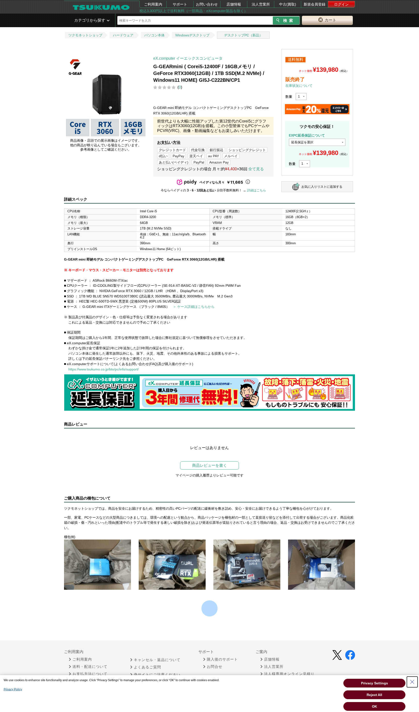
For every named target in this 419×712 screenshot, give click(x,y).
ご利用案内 (153, 4)
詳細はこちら (256, 190)
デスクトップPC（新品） (243, 35)
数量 (288, 96)
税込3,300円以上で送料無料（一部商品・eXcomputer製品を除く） (193, 11)
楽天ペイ (196, 156)
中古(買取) (287, 4)
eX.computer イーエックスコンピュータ (188, 58)
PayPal (198, 162)
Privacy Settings (374, 683)
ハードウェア (123, 35)
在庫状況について (299, 86)
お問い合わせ (207, 4)
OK (374, 706)
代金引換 (198, 150)
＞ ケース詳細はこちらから (194, 307)
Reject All (374, 695)
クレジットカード (172, 150)
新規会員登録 (314, 4)
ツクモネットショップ (85, 35)
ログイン (341, 4)
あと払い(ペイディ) (173, 162)
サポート (180, 4)
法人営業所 (261, 4)
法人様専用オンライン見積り (289, 674)
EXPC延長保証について (307, 135)
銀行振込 (216, 150)
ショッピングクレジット (247, 150)
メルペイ (231, 156)
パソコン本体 (154, 35)
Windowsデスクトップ (192, 35)
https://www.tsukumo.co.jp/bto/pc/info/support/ (103, 369)
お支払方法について (90, 674)
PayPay (178, 156)
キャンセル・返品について (157, 660)
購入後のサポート (222, 659)
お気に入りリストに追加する (321, 186)
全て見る (256, 169)
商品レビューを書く (209, 465)
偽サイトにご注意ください (157, 675)
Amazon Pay (219, 162)
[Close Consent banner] (412, 682)
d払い (163, 156)
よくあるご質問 (147, 667)
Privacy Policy (13, 689)
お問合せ (214, 667)
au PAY (213, 156)
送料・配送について (90, 667)
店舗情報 (233, 4)
